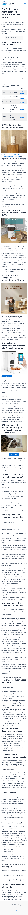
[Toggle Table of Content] (19, 38)
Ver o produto (7, 376)
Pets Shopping (14, 4)
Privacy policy (14, 907)
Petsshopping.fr (14, 910)
